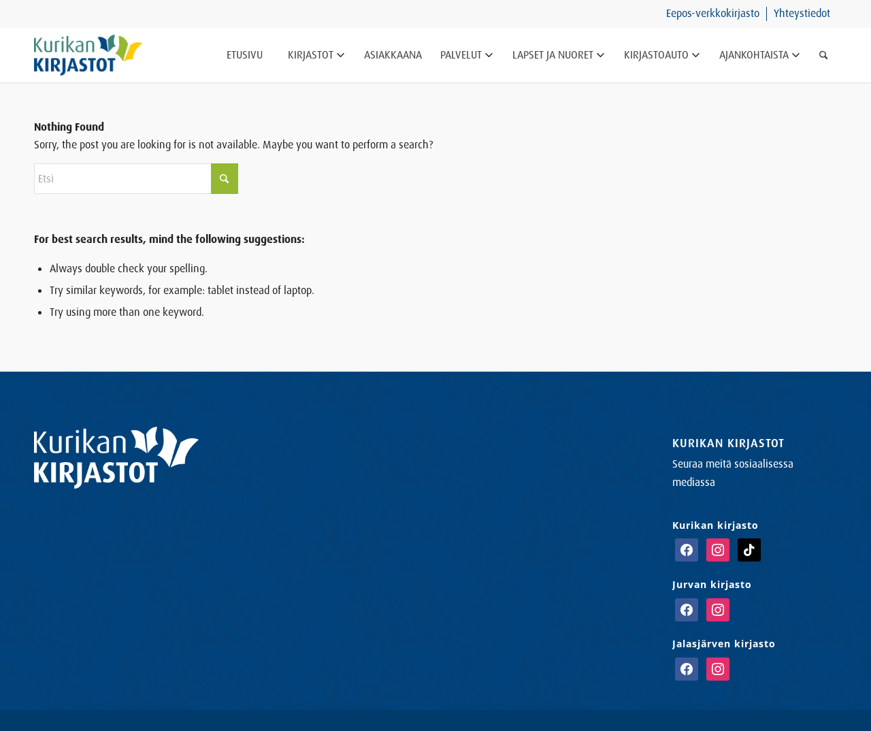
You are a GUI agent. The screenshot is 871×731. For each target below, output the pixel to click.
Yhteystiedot (802, 13)
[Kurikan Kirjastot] (88, 55)
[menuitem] (713, 14)
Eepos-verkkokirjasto (712, 13)
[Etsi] (824, 55)
